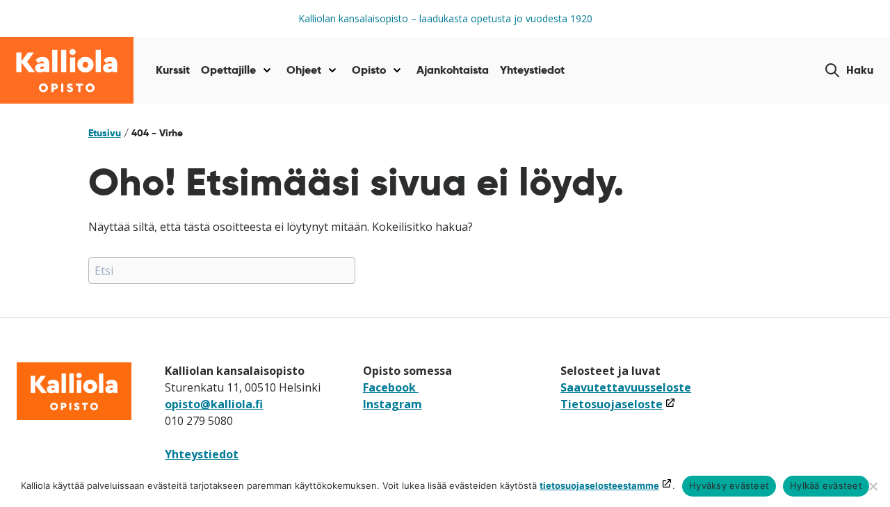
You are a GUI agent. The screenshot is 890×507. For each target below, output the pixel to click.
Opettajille (228, 70)
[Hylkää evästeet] (873, 486)
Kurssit (173, 70)
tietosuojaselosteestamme (599, 485)
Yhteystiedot (532, 70)
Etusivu (104, 133)
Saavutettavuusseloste (625, 387)
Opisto (369, 70)
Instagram (392, 404)
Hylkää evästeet (826, 485)
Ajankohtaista (452, 70)
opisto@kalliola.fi (214, 404)
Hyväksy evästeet (729, 485)
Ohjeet (303, 70)
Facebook (391, 387)
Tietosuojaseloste (618, 404)
